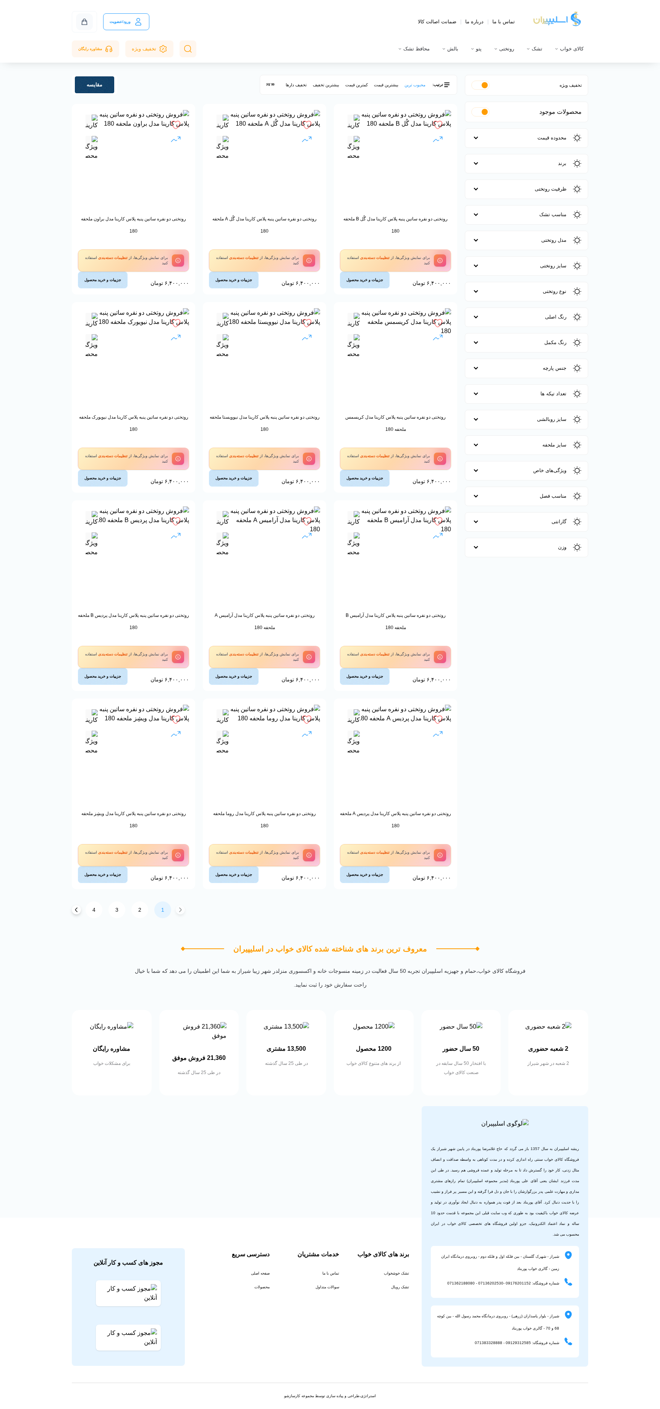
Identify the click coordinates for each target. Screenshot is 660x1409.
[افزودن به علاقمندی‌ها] (437, 125)
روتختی (506, 49)
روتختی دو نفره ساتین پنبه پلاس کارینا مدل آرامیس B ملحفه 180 (396, 621)
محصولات (262, 1287)
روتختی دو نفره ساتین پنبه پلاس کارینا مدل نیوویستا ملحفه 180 (265, 423)
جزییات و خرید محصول (364, 280)
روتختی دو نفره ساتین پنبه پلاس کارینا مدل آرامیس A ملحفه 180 (265, 621)
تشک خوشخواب (396, 1273)
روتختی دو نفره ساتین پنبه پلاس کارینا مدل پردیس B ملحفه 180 (133, 621)
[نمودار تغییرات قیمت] (437, 140)
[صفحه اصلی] (557, 21)
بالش (452, 49)
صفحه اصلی (260, 1273)
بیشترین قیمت (386, 85)
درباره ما (474, 21)
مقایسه (94, 84)
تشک (537, 49)
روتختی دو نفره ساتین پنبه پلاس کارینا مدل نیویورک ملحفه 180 (133, 423)
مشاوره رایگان (90, 49)
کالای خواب (572, 49)
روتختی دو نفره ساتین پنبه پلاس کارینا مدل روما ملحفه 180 (264, 819)
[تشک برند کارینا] (354, 124)
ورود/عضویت (120, 21)
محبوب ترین (414, 85)
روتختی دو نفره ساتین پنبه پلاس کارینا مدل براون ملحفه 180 (133, 225)
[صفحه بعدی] (76, 909)
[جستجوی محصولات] (188, 48)
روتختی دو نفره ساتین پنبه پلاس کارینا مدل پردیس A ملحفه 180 (395, 819)
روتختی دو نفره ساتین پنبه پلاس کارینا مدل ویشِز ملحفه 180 (133, 819)
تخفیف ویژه (144, 49)
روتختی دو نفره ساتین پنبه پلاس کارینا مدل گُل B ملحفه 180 (395, 225)
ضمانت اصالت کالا (437, 21)
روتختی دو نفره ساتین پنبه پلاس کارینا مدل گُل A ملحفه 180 (264, 225)
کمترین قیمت (356, 85)
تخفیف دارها (296, 85)
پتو (479, 49)
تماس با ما (503, 21)
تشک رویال (400, 1287)
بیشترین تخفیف (326, 85)
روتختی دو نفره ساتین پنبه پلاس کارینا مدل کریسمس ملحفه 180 (395, 423)
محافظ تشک (416, 49)
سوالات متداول (327, 1287)
